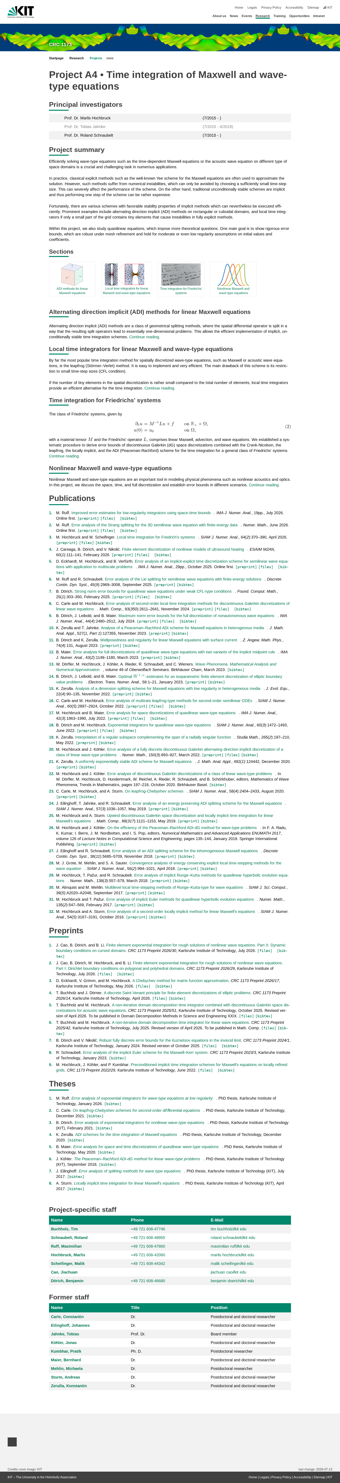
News (234, 16)
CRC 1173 (60, 44)
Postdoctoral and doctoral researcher (243, 1317)
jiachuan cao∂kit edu (228, 1272)
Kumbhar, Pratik (66, 1351)
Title (135, 1307)
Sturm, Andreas (65, 1377)
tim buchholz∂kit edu (228, 1229)
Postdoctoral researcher (232, 1351)
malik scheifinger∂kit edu (232, 1263)
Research (263, 16)
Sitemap (313, 7)
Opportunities (299, 16)
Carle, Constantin (67, 1317)
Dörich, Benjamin (67, 1281)
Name (57, 1220)
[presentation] (170, 427)
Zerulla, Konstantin (69, 1386)
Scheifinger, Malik (68, 1263)
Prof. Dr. (138, 1334)
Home (239, 7)
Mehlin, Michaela (67, 1368)
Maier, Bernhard (66, 1360)
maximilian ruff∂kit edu (230, 1246)
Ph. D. (136, 1351)
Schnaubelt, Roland (69, 1237)
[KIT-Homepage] (21, 12)
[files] (107, 518)
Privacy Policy (271, 7)
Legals (252, 7)
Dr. (133, 1317)
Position (219, 1307)
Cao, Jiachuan (64, 1272)
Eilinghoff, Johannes (70, 1325)
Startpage (56, 58)
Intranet (319, 16)
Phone (137, 1220)
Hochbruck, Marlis (68, 1255)
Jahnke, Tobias (65, 1334)
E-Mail (217, 1220)
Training (279, 16)
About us (219, 16)
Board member (224, 1334)
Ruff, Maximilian (66, 1246)
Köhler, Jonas (64, 1342)
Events (247, 16)
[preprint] (88, 518)
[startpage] (331, 16)
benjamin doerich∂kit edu (232, 1281)
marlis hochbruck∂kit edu (232, 1255)
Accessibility (294, 7)
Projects (96, 58)
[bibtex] (128, 518)
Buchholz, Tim (64, 1229)
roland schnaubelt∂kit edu (233, 1237)
